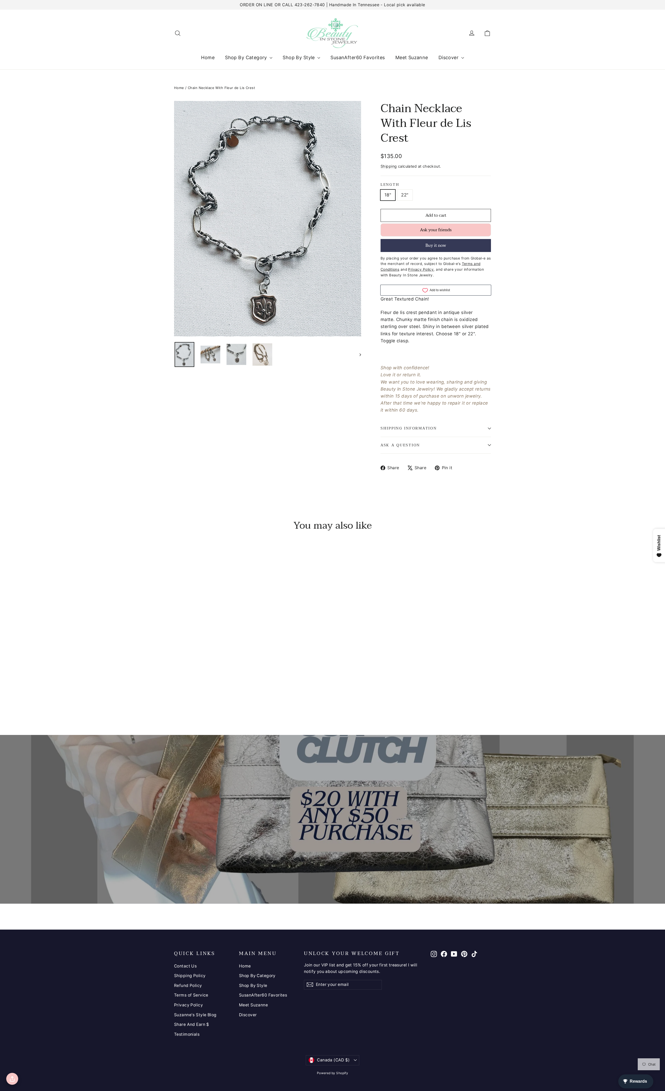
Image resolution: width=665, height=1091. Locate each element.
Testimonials (187, 1034)
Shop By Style (299, 57)
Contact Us (185, 966)
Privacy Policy (188, 1005)
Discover (449, 57)
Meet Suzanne (411, 57)
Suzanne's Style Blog (195, 1014)
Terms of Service (191, 995)
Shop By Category (246, 57)
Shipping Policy (189, 975)
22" (404, 194)
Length (390, 184)
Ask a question (400, 445)
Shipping (389, 166)
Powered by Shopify (332, 1073)
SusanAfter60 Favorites (357, 57)
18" (387, 194)
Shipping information (409, 428)
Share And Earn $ (191, 1024)
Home (208, 57)
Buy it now (435, 245)
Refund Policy (188, 985)
